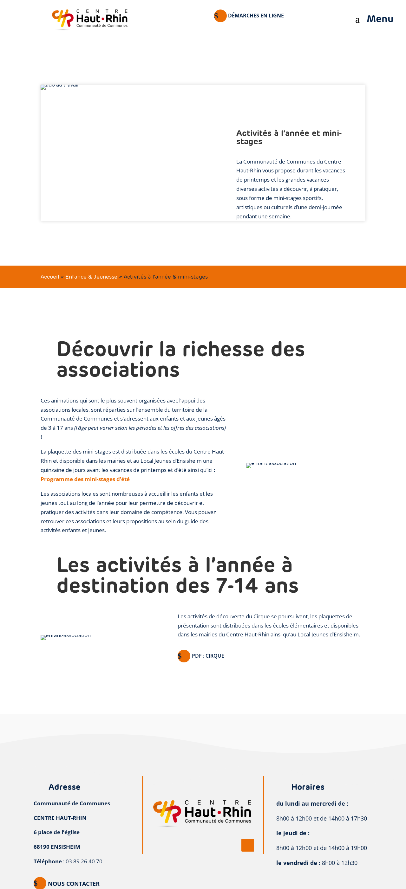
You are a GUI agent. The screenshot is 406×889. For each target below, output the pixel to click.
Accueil (50, 276)
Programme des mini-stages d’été (85, 479)
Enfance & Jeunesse (91, 276)
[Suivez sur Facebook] (247, 845)
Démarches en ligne (256, 15)
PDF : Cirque (208, 655)
